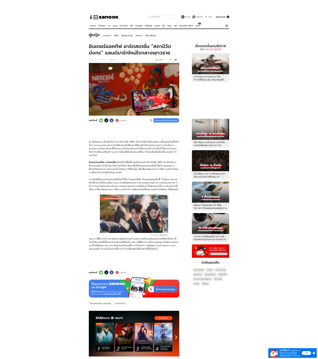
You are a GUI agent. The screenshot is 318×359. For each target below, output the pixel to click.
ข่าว (109, 25)
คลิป (175, 25)
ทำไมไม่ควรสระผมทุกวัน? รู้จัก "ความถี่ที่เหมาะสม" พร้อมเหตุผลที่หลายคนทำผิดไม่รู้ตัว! (209, 79)
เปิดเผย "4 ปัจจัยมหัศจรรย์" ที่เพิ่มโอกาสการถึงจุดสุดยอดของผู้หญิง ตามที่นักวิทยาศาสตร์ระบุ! (210, 208)
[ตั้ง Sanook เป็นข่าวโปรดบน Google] (134, 287)
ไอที (163, 25)
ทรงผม (196, 283)
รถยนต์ (157, 25)
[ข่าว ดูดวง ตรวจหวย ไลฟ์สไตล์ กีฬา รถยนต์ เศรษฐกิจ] (104, 17)
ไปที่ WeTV (163, 318)
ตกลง (306, 353)
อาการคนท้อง (199, 270)
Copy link (122, 120)
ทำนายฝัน (218, 279)
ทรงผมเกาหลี (220, 270)
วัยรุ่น (169, 25)
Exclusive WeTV (186, 25)
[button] (149, 17)
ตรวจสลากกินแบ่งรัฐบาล (202, 279)
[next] (176, 337)
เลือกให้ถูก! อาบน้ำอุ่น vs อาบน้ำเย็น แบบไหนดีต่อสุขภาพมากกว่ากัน (209, 144)
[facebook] (112, 120)
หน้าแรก (93, 25)
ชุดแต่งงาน (198, 274)
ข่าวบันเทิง (124, 25)
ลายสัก (209, 270)
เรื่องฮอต (101, 25)
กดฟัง (161, 60)
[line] (101, 120)
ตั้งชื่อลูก (205, 283)
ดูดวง (115, 25)
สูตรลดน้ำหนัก (210, 274)
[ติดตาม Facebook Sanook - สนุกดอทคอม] (210, 251)
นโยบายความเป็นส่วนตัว (285, 355)
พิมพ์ (113, 60)
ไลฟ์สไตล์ (148, 25)
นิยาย (198, 25)
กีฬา (131, 25)
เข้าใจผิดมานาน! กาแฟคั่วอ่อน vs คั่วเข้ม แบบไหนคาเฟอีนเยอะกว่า (209, 175)
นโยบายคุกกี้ (297, 355)
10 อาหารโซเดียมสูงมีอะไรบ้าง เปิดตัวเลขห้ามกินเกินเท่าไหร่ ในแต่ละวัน (210, 238)
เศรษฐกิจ (139, 25)
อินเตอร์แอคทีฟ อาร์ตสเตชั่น (100, 303)
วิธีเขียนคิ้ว (222, 274)
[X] (106, 120)
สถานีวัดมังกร (120, 303)
